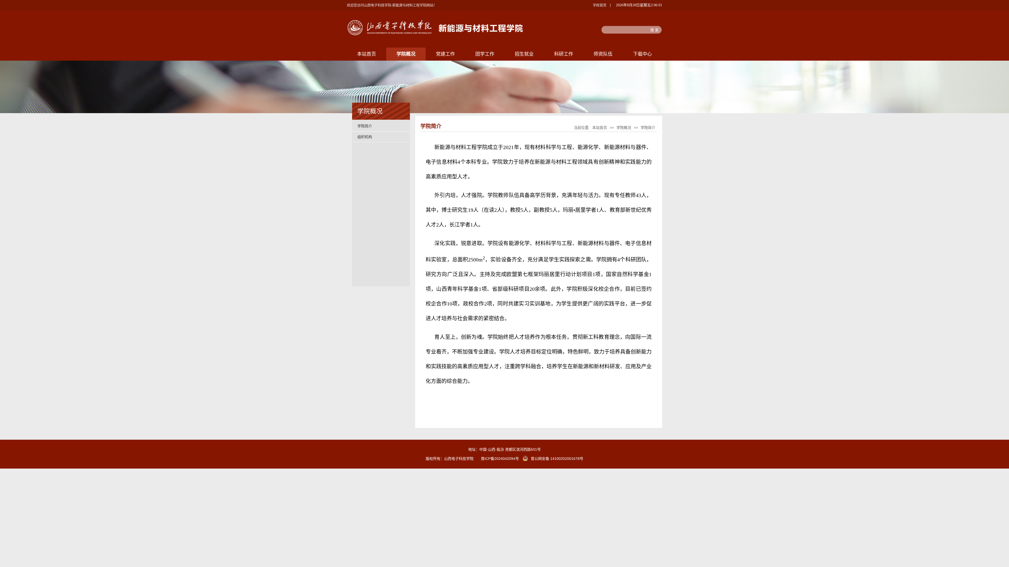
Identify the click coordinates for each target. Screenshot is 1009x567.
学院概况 (406, 54)
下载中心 (642, 54)
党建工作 (445, 54)
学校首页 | (602, 5)
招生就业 (524, 54)
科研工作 (563, 54)
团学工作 (484, 54)
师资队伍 (603, 54)
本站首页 (366, 54)
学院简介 (364, 126)
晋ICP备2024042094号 (500, 458)
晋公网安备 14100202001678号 (557, 458)
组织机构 (364, 137)
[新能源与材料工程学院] (436, 34)
